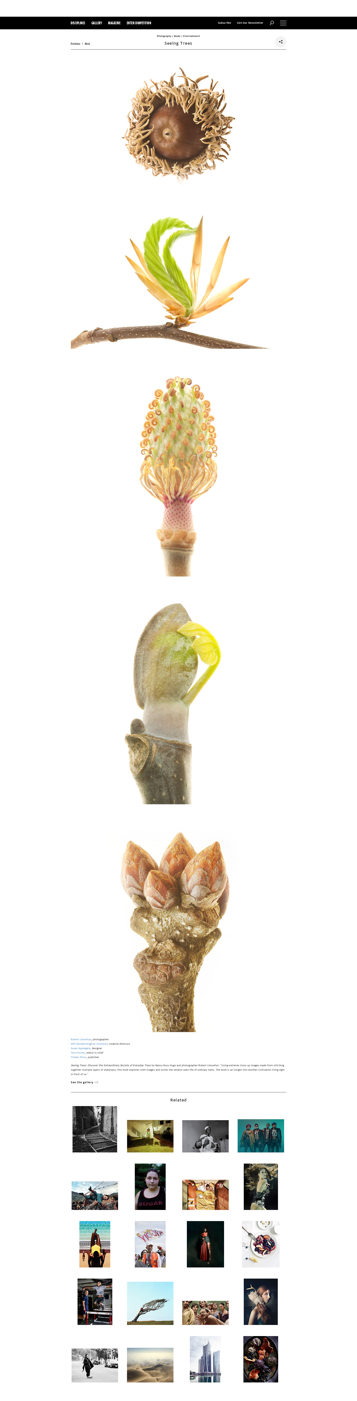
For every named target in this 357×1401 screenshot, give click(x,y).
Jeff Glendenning (81, 1044)
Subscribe (224, 23)
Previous (75, 43)
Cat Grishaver (99, 1044)
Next (87, 43)
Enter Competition (139, 23)
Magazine (114, 23)
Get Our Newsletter (250, 23)
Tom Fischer (78, 1053)
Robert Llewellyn (81, 1039)
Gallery (96, 23)
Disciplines (78, 23)
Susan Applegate (80, 1048)
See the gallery (82, 1082)
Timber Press (78, 1057)
